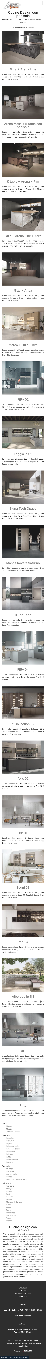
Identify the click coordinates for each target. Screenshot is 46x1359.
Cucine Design (21, 19)
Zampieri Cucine (13, 1131)
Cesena (9, 1191)
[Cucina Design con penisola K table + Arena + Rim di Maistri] (23, 159)
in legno (9, 1154)
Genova (9, 1196)
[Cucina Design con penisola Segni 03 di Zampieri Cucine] (23, 866)
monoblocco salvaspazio (16, 1179)
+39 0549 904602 (25, 1332)
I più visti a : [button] (7, 1183)
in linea (9, 1177)
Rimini (8, 1207)
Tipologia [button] (6, 1166)
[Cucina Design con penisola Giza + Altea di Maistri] (23, 269)
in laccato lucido (13, 1146)
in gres (9, 1143)
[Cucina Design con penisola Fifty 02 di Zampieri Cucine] (23, 378)
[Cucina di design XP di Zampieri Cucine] (23, 1029)
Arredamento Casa (23, 1294)
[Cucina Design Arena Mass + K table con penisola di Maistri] (23, 102)
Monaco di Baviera (14, 1202)
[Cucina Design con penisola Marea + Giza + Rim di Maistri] (23, 323)
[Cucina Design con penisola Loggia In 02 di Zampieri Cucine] (23, 432)
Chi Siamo (23, 1288)
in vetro (9, 1162)
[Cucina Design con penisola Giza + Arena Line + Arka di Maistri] (23, 214)
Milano (9, 1199)
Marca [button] (4, 1123)
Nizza (8, 1205)
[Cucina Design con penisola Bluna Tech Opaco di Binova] (23, 487)
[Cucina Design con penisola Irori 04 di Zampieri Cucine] (23, 920)
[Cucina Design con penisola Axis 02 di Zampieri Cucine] (23, 757)
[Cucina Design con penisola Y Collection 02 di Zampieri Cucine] (23, 702)
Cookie (10, 1357)
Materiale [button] (5, 1135)
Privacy (3, 1357)
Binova (9, 1126)
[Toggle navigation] (39, 3)
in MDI (9, 1157)
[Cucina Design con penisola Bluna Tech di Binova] (23, 593)
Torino (9, 1218)
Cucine (11, 19)
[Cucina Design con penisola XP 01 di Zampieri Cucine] (23, 811)
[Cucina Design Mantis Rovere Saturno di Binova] (23, 541)
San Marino (11, 1215)
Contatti (23, 1296)
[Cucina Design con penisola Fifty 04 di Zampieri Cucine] (23, 648)
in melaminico (12, 1159)
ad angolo (10, 1169)
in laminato (10, 1151)
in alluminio (11, 1141)
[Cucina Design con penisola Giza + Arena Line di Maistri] (23, 47)
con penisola (11, 1174)
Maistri (9, 1129)
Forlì (8, 1194)
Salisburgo (10, 1213)
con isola (10, 1171)
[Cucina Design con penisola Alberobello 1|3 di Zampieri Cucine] (23, 975)
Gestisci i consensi (21, 1357)
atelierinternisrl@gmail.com (26, 1329)
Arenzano (10, 1186)
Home (4, 19)
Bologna (9, 1188)
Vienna (9, 1221)
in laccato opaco (13, 1149)
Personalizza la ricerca (24, 27)
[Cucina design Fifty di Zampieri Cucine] (23, 1084)
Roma (8, 1210)
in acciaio (10, 1138)
